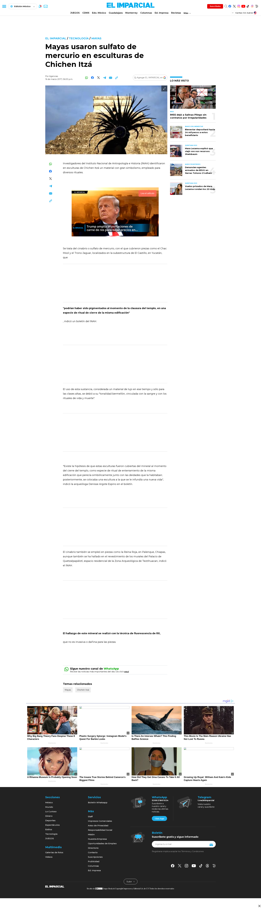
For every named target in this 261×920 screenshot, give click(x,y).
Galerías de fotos (54, 852)
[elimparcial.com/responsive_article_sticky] (259, 906)
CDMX (85, 13)
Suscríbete (215, 6)
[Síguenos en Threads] (252, 6)
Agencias (53, 76)
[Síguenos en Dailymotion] (256, 6)
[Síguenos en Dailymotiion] (214, 865)
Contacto (93, 852)
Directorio (93, 848)
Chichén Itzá (83, 690)
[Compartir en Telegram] (104, 77)
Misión (91, 834)
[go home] (54, 886)
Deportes (50, 820)
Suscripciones (95, 857)
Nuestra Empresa (97, 839)
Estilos (48, 829)
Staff (90, 816)
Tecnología (79, 38)
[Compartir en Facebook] (92, 77)
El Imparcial (55, 38)
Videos (48, 857)
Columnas (146, 13)
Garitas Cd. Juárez (244, 13)
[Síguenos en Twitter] (234, 6)
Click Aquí (159, 819)
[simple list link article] (193, 98)
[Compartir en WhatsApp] (86, 77)
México (49, 802)
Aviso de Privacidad (98, 825)
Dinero (48, 816)
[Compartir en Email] (110, 77)
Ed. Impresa (161, 13)
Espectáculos (52, 825)
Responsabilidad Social (100, 830)
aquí (126, 671)
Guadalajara (116, 13)
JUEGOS (75, 13)
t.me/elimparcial (206, 800)
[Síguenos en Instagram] (239, 6)
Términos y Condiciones (192, 851)
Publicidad (93, 861)
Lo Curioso (51, 811)
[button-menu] (4, 6)
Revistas (176, 13)
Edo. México (99, 13)
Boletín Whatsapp (97, 802)
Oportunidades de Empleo (102, 843)
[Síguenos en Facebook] (230, 6)
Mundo (49, 807)
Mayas (96, 38)
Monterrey (131, 13)
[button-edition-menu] (233, 12)
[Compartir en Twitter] (98, 77)
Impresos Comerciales (100, 821)
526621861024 (160, 800)
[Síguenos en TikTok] (248, 6)
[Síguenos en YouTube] (243, 6)
